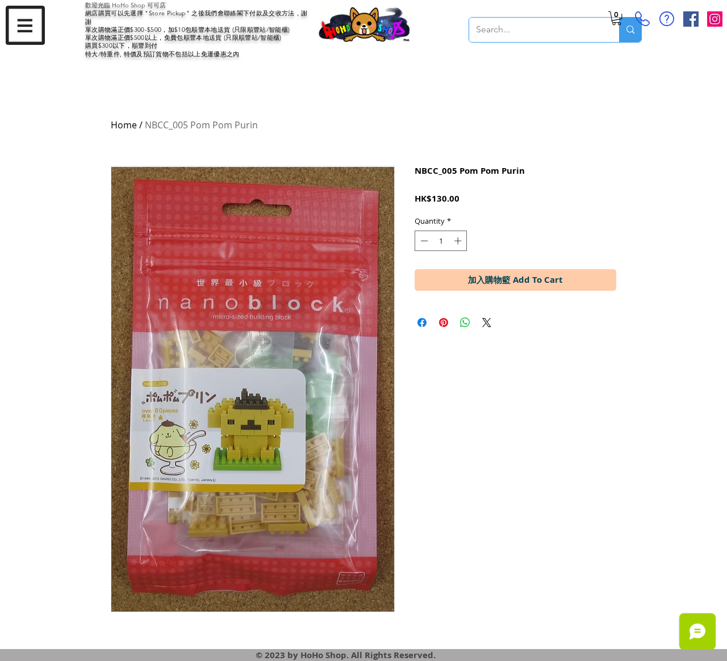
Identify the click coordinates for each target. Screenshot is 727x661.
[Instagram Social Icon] (714, 19)
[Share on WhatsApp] (465, 322)
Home (124, 125)
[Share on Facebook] (422, 322)
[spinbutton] (441, 240)
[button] (25, 25)
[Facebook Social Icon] (691, 19)
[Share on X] (487, 322)
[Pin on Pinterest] (443, 322)
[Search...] (630, 30)
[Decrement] (423, 240)
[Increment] (459, 240)
